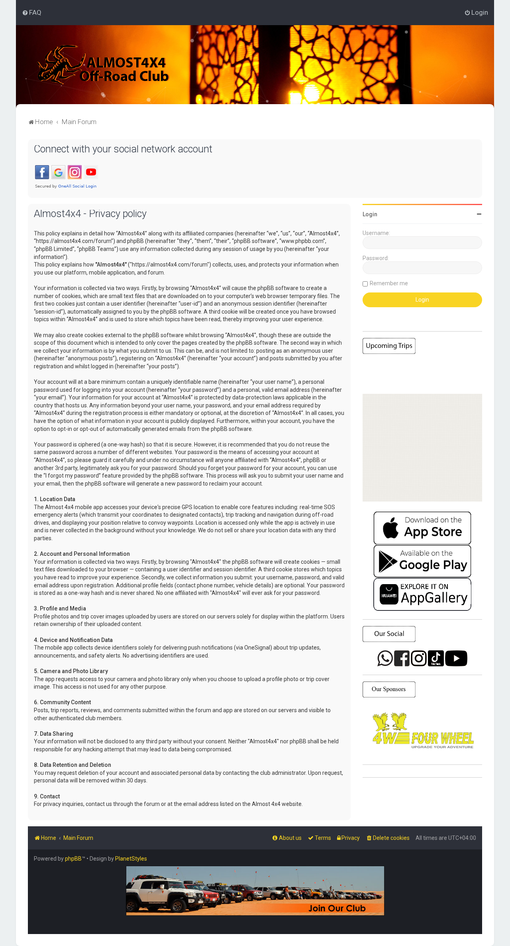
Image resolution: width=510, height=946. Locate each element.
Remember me (389, 283)
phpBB (73, 858)
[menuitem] (31, 12)
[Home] (103, 64)
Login (370, 214)
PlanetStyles (131, 858)
